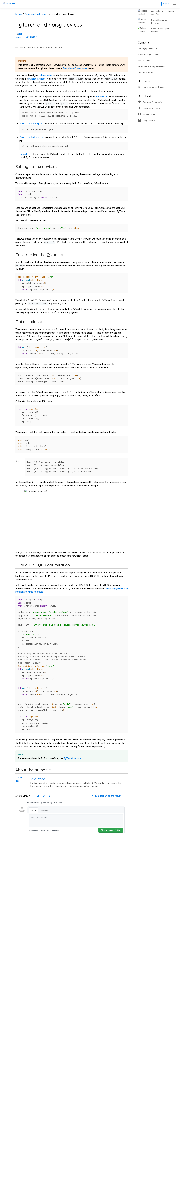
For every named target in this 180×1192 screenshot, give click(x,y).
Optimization (144, 60)
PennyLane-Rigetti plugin (31, 123)
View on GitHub (149, 114)
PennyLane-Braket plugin (75, 68)
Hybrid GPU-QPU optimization (151, 66)
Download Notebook (151, 108)
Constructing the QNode (149, 54)
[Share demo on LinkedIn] (50, 796)
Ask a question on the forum (106, 796)
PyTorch (23, 154)
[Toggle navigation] (175, 4)
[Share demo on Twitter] (37, 796)
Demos (18, 14)
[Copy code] (124, 112)
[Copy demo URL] (44, 796)
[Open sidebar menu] (160, 24)
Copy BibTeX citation (151, 121)
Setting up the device (147, 48)
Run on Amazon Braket (153, 87)
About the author (146, 72)
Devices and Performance (36, 14)
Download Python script (152, 102)
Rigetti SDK (102, 96)
